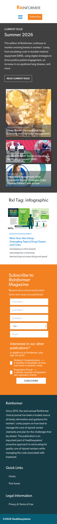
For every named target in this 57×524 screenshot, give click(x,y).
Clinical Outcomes (15, 174)
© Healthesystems (17, 518)
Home (12, 476)
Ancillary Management (17, 153)
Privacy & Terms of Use (21, 504)
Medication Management (18, 128)
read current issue (18, 78)
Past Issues (14, 483)
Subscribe (35, 17)
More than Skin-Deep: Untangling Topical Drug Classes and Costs (28, 241)
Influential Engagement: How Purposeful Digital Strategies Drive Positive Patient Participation (26, 180)
